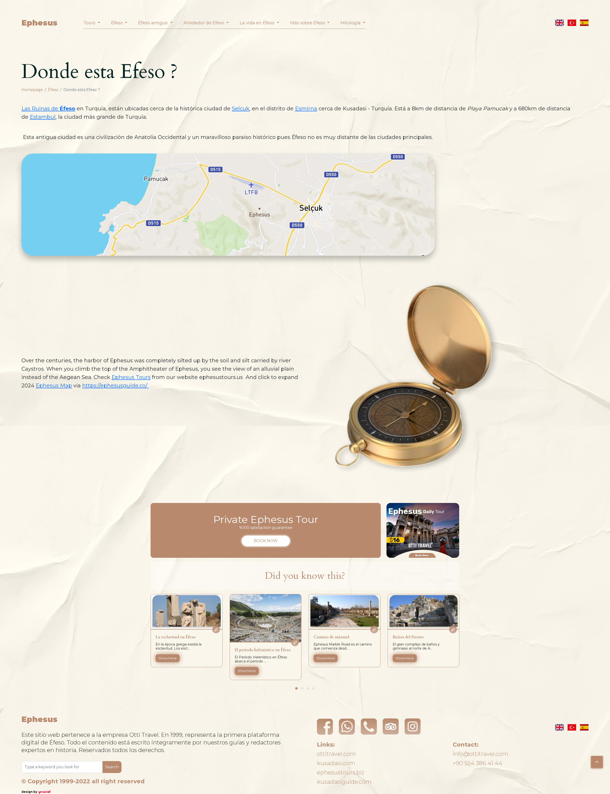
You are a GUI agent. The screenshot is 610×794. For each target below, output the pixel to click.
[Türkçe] (572, 23)
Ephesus (39, 22)
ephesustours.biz (340, 772)
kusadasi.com (336, 763)
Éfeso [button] (117, 23)
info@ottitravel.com (480, 753)
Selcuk (240, 108)
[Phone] (369, 726)
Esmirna (306, 108)
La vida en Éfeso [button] (258, 23)
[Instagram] (413, 726)
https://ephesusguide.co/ (115, 385)
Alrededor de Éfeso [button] (204, 23)
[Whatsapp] (347, 726)
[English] (559, 23)
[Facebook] (325, 726)
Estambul (43, 117)
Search (112, 767)
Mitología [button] (351, 23)
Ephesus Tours (131, 377)
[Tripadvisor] (391, 726)
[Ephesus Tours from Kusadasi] (422, 530)
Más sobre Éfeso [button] (308, 23)
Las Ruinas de (48, 108)
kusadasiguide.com (344, 781)
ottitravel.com (336, 753)
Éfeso (53, 89)
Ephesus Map (54, 385)
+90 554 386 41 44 (477, 763)
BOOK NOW (266, 540)
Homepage (32, 89)
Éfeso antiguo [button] (153, 23)
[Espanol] (584, 23)
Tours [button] (90, 23)
